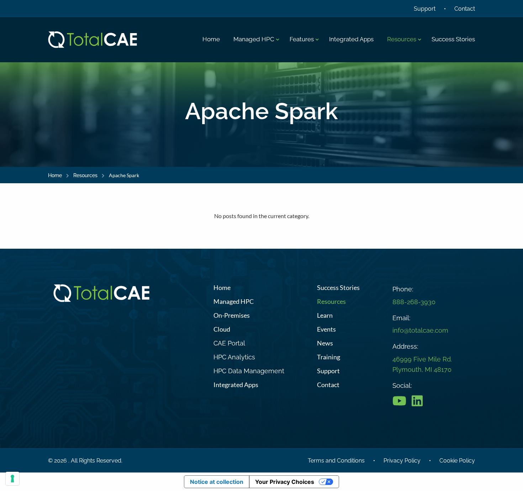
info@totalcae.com (420, 330)
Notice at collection (216, 481)
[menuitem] (211, 39)
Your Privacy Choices (284, 481)
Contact (464, 8)
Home (55, 175)
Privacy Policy (402, 460)
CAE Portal (229, 343)
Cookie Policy (457, 460)
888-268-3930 (413, 302)
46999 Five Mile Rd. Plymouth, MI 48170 (422, 364)
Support (424, 8)
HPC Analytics (234, 357)
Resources (85, 175)
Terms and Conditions (336, 460)
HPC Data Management (248, 371)
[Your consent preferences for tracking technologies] (12, 478)
